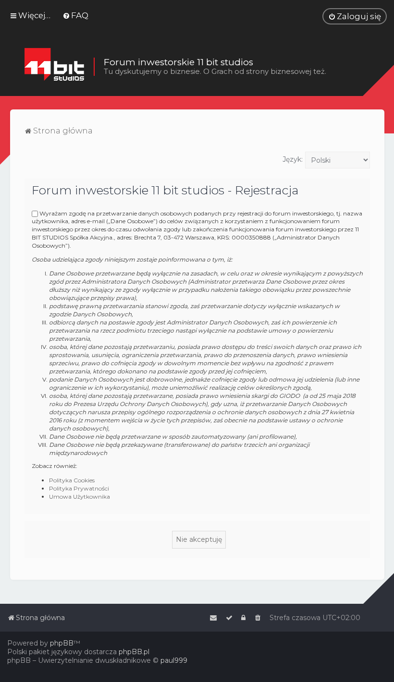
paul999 (173, 660)
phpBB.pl (134, 651)
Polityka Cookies (72, 480)
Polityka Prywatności (79, 488)
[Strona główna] (54, 66)
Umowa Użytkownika (79, 496)
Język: (293, 159)
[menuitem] (75, 15)
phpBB (62, 643)
